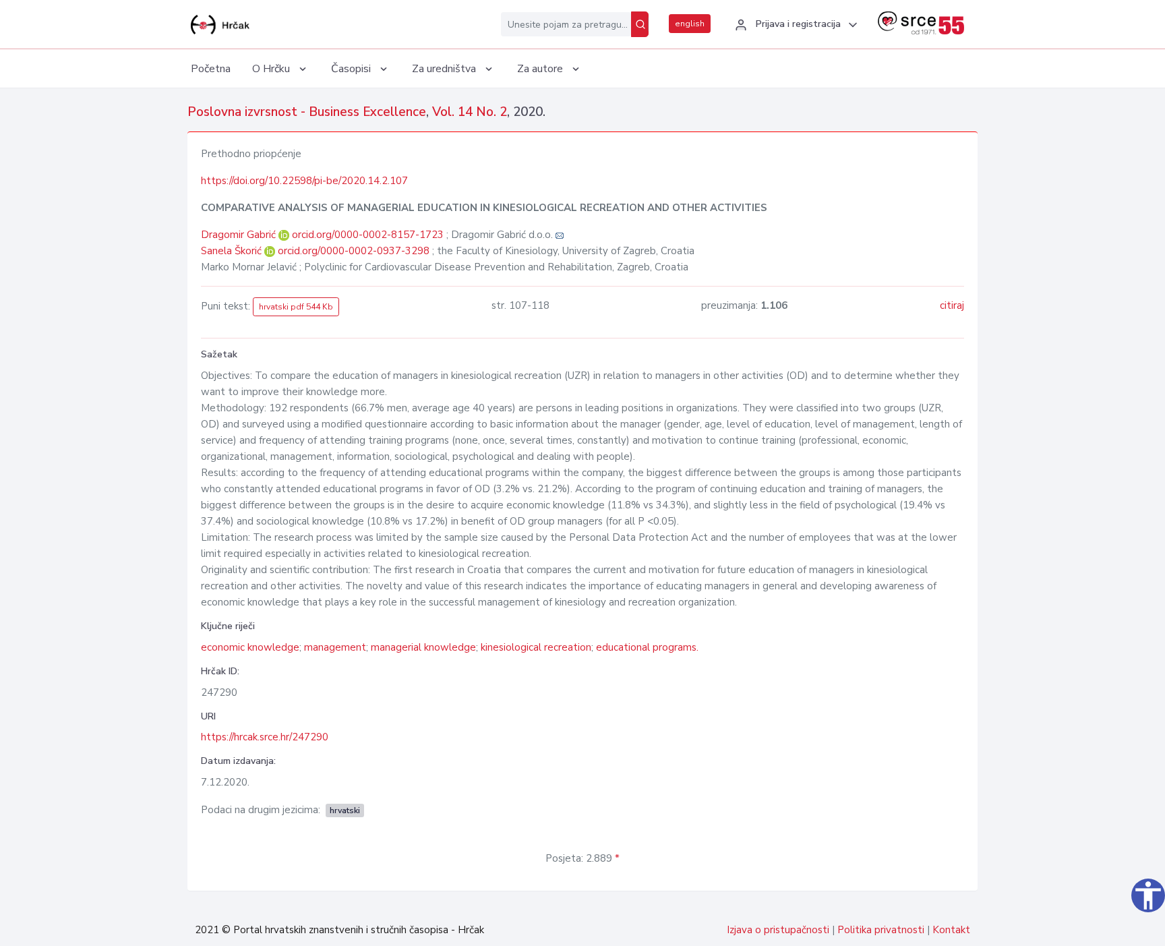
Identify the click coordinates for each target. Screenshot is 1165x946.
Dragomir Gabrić (239, 234)
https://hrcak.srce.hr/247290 (264, 737)
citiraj (952, 305)
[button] (794, 25)
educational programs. (647, 647)
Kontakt (951, 930)
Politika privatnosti (880, 930)
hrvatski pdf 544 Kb (296, 306)
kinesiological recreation (536, 647)
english (690, 23)
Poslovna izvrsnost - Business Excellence (306, 112)
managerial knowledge (423, 647)
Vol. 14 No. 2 (469, 112)
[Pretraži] (640, 24)
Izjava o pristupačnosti (778, 930)
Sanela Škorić (232, 251)
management (335, 647)
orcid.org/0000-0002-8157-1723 (368, 234)
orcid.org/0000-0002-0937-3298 (353, 251)
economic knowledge (250, 647)
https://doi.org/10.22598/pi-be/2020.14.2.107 (304, 180)
